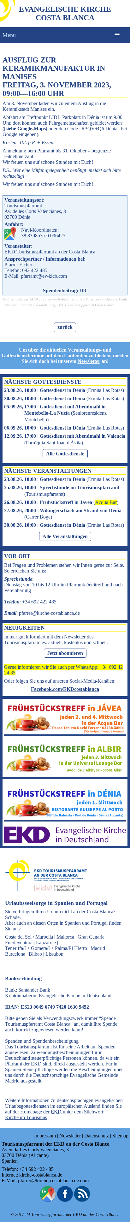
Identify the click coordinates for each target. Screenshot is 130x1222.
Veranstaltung (45, 305)
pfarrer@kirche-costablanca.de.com (53, 1180)
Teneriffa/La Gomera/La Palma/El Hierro (46, 948)
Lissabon (54, 954)
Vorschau (92, 299)
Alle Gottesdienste (65, 453)
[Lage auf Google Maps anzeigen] (48, 1200)
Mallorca (65, 937)
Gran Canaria (91, 937)
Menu (9, 35)
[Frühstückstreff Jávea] (65, 731)
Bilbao (35, 954)
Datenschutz (96, 1135)
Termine (76, 299)
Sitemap (120, 1135)
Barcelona (15, 954)
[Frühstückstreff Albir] (65, 772)
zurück (65, 327)
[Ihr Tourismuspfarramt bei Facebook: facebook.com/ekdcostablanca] (65, 1200)
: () (64, 390)
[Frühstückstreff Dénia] (65, 817)
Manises (10, 305)
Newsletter (89, 361)
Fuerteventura (18, 942)
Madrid (98, 948)
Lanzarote (46, 942)
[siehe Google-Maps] (25, 128)
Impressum (45, 1135)
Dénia (123, 299)
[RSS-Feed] (82, 1200)
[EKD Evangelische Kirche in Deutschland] (65, 841)
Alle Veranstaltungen (65, 536)
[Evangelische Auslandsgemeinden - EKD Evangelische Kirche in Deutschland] (44, 896)
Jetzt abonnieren (65, 653)
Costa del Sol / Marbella (29, 937)
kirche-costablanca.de (40, 1175)
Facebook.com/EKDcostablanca (65, 689)
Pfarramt (26, 305)
